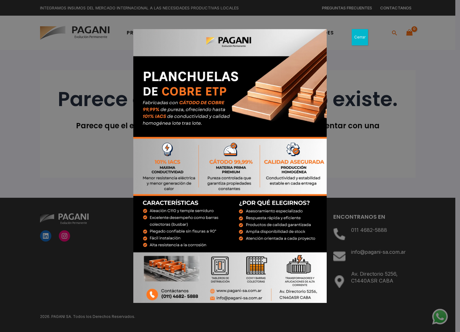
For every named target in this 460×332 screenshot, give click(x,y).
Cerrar (359, 37)
